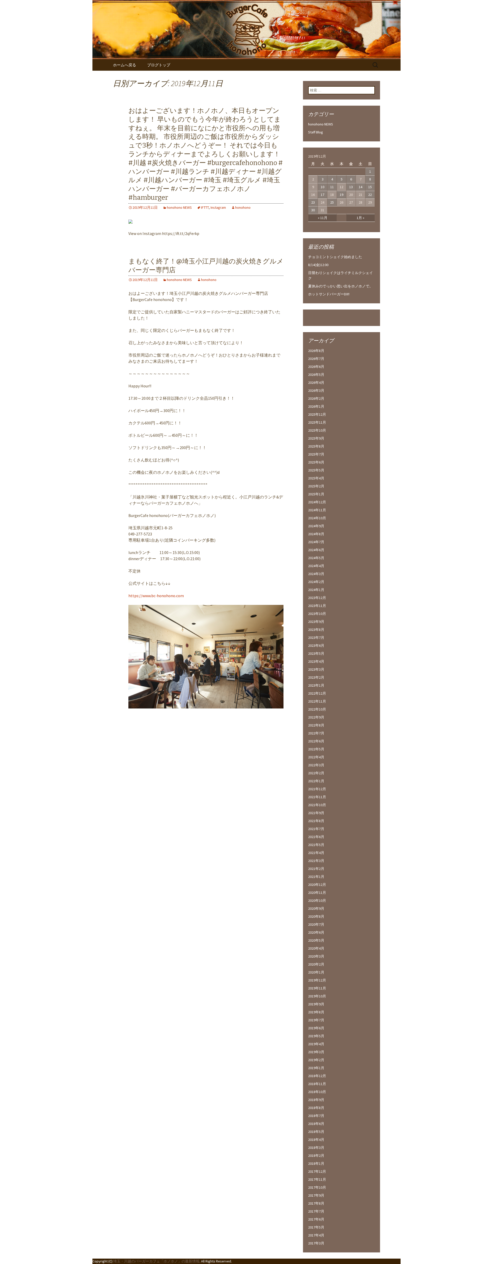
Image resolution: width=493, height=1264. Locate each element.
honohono (243, 207)
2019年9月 (316, 1004)
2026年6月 (316, 366)
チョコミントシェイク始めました (335, 256)
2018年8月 (316, 1107)
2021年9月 (316, 813)
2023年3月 (316, 669)
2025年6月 (316, 462)
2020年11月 (317, 892)
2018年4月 (316, 1139)
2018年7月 (316, 1115)
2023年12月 (317, 597)
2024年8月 (316, 534)
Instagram (218, 207)
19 (341, 194)
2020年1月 (316, 972)
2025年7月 (316, 454)
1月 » (360, 217)
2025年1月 (316, 494)
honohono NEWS (179, 207)
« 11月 (322, 217)
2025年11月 (317, 422)
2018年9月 (316, 1099)
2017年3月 (316, 1243)
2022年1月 (316, 781)
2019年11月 (317, 988)
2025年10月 (317, 430)
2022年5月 (316, 749)
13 (351, 187)
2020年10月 (317, 900)
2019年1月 (316, 1068)
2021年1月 (316, 876)
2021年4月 (316, 852)
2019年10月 (317, 996)
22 (370, 194)
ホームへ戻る (124, 64)
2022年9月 (316, 717)
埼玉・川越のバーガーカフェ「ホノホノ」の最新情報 (156, 1261)
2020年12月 (317, 884)
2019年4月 (316, 1044)
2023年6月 (316, 645)
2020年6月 (316, 932)
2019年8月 (316, 1012)
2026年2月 (316, 398)
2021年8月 (316, 821)
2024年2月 (316, 581)
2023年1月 (316, 685)
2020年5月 (316, 940)
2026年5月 (316, 374)
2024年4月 (316, 565)
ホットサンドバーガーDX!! (328, 294)
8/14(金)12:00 (318, 264)
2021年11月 (317, 797)
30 (313, 210)
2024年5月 (316, 558)
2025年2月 (316, 486)
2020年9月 (316, 908)
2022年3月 (316, 765)
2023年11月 (317, 605)
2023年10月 (317, 613)
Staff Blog (315, 132)
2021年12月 (317, 789)
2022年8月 (316, 725)
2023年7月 (316, 637)
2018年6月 (316, 1123)
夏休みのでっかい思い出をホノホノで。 (340, 286)
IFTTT (205, 207)
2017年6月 (316, 1219)
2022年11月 (317, 701)
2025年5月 (316, 470)
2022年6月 (316, 741)
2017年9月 (316, 1195)
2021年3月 (316, 860)
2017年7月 (316, 1211)
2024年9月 (316, 526)
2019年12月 (317, 980)
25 (332, 202)
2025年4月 (316, 478)
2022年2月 (316, 773)
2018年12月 (317, 1076)
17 (322, 194)
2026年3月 (316, 390)
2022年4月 (316, 757)
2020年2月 (316, 964)
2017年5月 (316, 1227)
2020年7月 (316, 924)
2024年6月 (316, 550)
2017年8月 (316, 1203)
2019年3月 (316, 1052)
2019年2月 (316, 1060)
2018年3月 (316, 1147)
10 (322, 187)
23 (313, 202)
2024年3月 (316, 573)
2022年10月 (317, 709)
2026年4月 (316, 382)
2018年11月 (317, 1083)
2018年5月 (316, 1131)
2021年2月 (316, 868)
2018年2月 (316, 1155)
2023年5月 (316, 653)
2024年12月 (317, 502)
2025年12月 (317, 414)
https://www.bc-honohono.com (156, 595)
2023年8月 (316, 629)
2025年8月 (316, 446)
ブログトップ (158, 64)
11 (332, 187)
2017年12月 (317, 1171)
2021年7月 (316, 828)
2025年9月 (316, 438)
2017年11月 (317, 1179)
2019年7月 (316, 1020)
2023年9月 (316, 621)
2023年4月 (316, 661)
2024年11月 (317, 510)
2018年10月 (317, 1091)
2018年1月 (316, 1163)
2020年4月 (316, 948)
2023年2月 (316, 677)
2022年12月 (317, 693)
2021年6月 (316, 836)
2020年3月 (316, 956)
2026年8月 (316, 350)
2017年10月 (317, 1187)
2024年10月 (317, 518)
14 (360, 187)
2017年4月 (316, 1235)
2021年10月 (317, 805)
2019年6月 (316, 1028)
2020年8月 (316, 916)
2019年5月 (316, 1036)
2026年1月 (316, 406)
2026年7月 (316, 358)
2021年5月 (316, 844)
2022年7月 (316, 733)
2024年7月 (316, 542)
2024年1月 (316, 589)
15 (370, 187)
